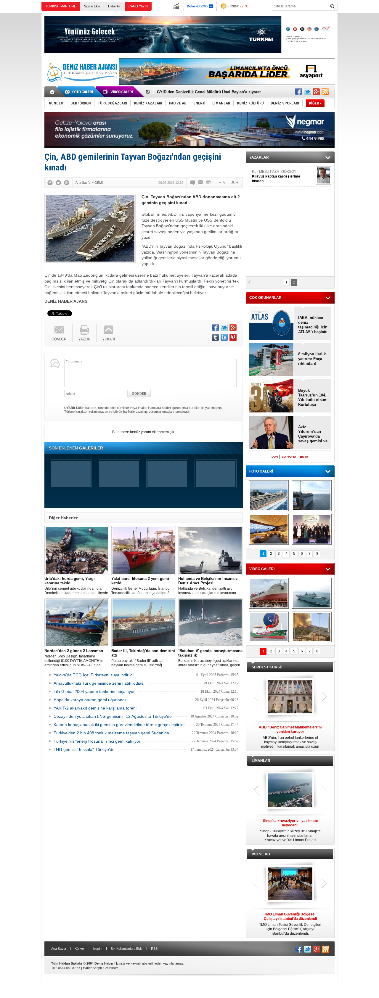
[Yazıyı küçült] (221, 182)
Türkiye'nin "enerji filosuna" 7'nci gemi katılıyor (97, 741)
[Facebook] (50, 182)
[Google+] (66, 182)
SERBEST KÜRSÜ (267, 667)
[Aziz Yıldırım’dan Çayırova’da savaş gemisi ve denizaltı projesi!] (271, 433)
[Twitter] (58, 182)
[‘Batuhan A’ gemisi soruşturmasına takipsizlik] (210, 622)
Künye (79, 948)
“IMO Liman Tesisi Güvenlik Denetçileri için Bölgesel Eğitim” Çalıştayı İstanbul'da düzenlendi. (290, 924)
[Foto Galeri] (80, 91)
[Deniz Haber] (81, 85)
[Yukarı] (109, 333)
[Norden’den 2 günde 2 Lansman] (76, 622)
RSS (154, 948)
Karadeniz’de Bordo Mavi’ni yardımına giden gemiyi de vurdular (216, 92)
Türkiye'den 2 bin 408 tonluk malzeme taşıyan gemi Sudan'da (111, 733)
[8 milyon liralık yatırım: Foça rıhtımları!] (271, 360)
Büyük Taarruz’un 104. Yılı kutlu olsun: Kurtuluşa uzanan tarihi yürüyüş (312, 397)
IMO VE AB (261, 854)
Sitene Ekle (92, 6)
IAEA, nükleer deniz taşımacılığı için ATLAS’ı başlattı (312, 324)
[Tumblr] (215, 337)
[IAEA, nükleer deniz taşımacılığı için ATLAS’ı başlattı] (271, 324)
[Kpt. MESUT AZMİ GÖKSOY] (323, 175)
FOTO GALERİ (261, 471)
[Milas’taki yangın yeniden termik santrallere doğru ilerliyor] (312, 627)
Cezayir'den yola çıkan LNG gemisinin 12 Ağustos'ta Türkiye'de (113, 716)
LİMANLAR (261, 761)
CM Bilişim (110, 968)
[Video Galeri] (118, 91)
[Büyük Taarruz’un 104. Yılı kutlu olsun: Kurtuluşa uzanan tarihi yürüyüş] (271, 396)
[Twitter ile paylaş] (307, 91)
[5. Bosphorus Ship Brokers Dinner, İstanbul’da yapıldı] (312, 529)
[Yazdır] (208, 182)
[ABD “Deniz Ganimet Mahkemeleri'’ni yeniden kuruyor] (290, 697)
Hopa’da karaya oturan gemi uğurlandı (90, 699)
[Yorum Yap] (193, 182)
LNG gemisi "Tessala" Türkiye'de (84, 749)
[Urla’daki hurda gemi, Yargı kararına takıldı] (76, 550)
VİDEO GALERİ (261, 569)
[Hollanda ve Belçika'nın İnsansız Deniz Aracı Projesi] (210, 550)
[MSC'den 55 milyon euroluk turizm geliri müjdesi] (269, 529)
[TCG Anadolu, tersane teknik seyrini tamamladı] (312, 593)
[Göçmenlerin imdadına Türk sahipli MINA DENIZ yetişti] (269, 627)
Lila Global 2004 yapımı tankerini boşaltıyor (94, 691)
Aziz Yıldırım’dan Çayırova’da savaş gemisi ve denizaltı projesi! (312, 434)
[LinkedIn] (224, 337)
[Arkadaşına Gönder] (200, 182)
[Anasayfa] (52, 91)
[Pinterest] (233, 337)
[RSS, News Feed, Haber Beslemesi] (325, 91)
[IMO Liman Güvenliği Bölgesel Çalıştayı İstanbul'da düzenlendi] (290, 884)
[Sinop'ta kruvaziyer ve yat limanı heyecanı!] (290, 790)
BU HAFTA (289, 456)
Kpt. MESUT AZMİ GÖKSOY (276, 176)
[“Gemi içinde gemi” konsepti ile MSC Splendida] (269, 495)
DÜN (275, 456)
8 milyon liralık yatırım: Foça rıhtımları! (312, 359)
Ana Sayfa (58, 948)
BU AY (304, 456)
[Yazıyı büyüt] (234, 182)
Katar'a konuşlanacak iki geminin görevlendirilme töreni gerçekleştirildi (119, 724)
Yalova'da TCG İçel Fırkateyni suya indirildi (94, 675)
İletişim (97, 948)
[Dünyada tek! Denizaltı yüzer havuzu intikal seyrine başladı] (312, 495)
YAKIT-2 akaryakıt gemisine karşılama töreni (95, 708)
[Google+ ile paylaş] (316, 91)
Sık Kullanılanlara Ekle (126, 948)
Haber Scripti (92, 968)
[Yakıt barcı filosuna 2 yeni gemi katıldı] (143, 550)
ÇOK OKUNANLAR (265, 298)
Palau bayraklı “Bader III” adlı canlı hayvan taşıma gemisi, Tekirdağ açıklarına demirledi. (143, 658)
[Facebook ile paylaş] (298, 91)
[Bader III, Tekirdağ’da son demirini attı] (143, 622)
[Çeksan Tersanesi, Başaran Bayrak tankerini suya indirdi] (269, 593)
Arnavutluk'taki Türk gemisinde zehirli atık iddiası (99, 683)
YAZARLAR (259, 157)
